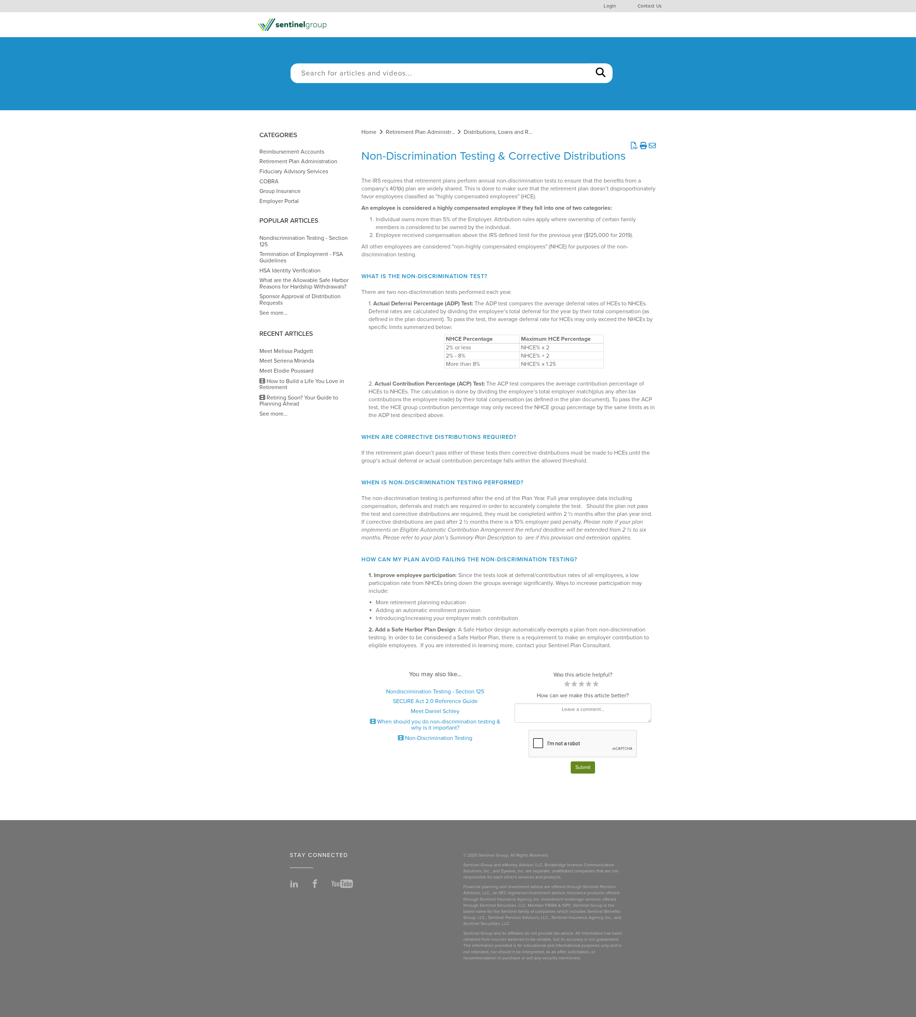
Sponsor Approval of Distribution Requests (300, 299)
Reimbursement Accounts (291, 151)
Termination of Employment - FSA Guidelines (301, 257)
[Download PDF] (634, 146)
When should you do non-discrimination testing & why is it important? (438, 725)
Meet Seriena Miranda (286, 360)
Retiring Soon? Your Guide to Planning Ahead (298, 401)
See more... (273, 312)
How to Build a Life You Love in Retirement (301, 384)
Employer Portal (279, 201)
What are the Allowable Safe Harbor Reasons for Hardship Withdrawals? (304, 283)
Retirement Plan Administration (298, 161)
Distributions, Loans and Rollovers (506, 132)
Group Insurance (280, 191)
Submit (582, 767)
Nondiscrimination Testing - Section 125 (303, 241)
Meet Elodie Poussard (286, 370)
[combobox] (440, 73)
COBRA (269, 181)
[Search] (601, 73)
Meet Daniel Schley (435, 711)
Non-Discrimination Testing (438, 738)
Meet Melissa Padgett (286, 351)
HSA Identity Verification (290, 270)
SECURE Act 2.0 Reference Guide (435, 701)
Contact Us (650, 6)
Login (610, 6)
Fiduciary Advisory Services (293, 171)
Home (368, 132)
